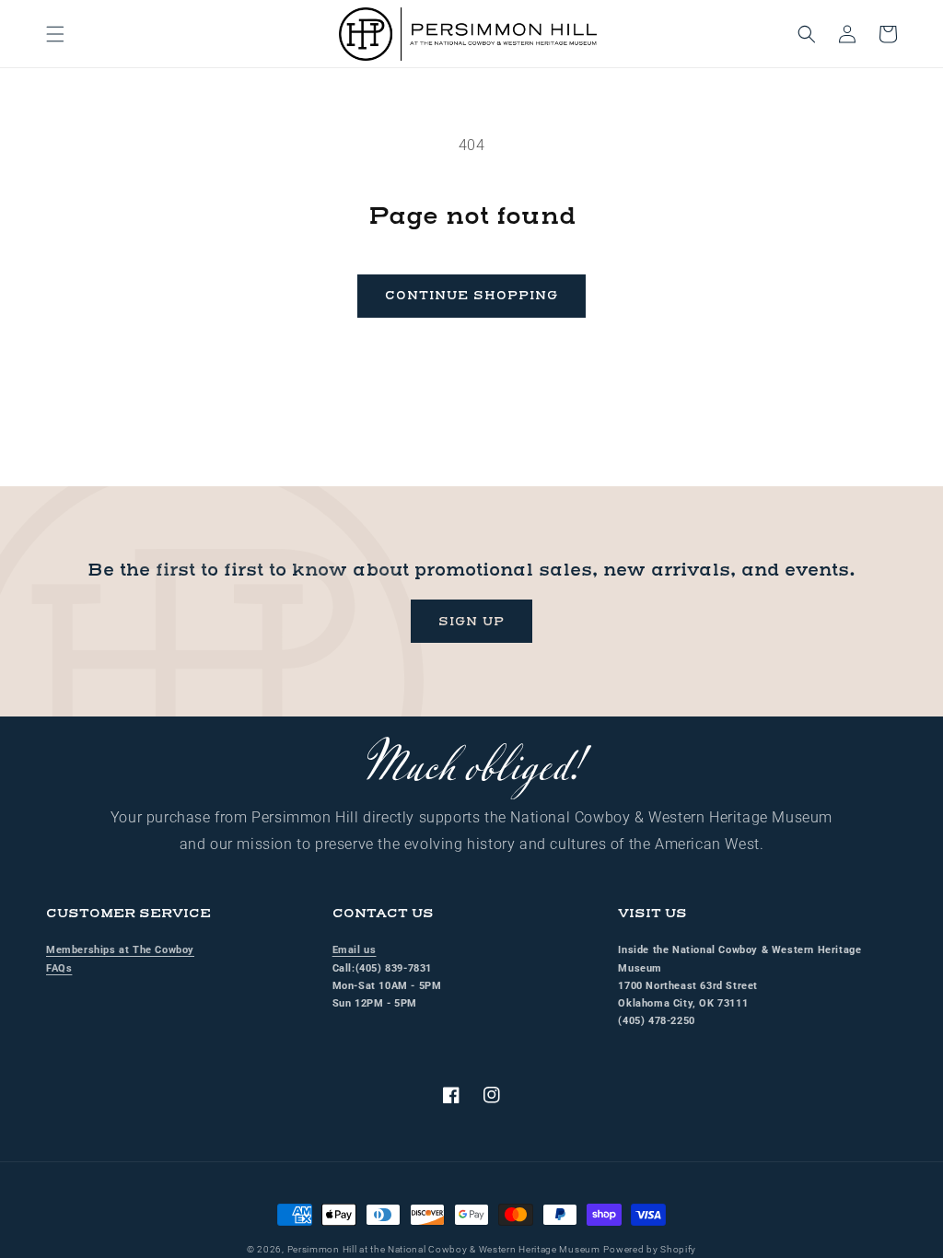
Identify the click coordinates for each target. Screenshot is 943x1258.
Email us (354, 950)
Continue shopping (471, 295)
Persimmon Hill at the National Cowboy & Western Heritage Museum (443, 1249)
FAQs (59, 968)
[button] (55, 34)
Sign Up (471, 621)
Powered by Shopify (649, 1249)
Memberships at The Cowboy (120, 950)
